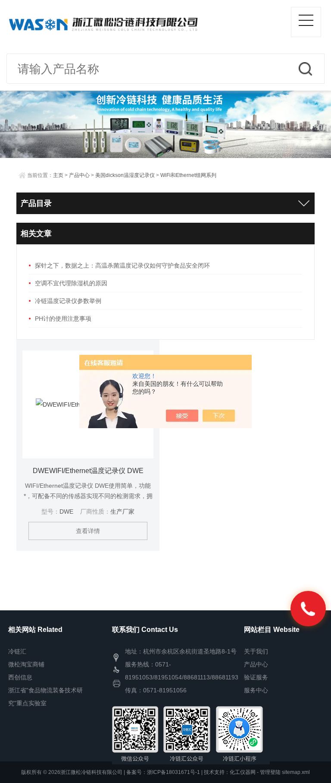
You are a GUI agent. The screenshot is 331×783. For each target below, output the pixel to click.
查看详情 (88, 530)
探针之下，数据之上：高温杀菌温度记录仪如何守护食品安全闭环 (122, 265)
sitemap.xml (296, 772)
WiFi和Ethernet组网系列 (188, 175)
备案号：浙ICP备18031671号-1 (163, 772)
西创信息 (20, 677)
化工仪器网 (243, 772)
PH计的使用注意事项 (63, 318)
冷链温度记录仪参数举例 (68, 300)
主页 (58, 175)
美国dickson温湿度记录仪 (125, 175)
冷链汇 (17, 651)
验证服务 (256, 677)
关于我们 (256, 651)
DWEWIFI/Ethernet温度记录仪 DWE (88, 470)
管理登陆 (270, 772)
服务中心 (256, 690)
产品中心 (79, 175)
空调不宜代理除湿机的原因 (71, 283)
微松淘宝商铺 (26, 664)
